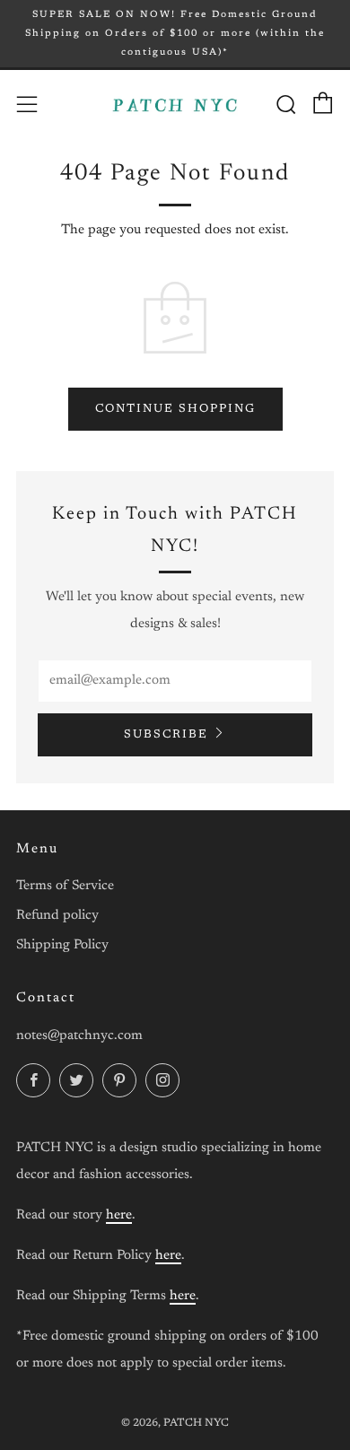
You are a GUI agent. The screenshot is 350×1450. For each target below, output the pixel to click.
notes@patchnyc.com (79, 1036)
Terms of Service (65, 886)
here (119, 1215)
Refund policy (57, 915)
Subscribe (166, 734)
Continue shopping (175, 409)
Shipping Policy (62, 945)
